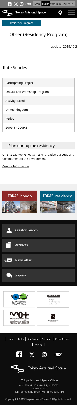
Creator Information (15, 166)
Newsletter (23, 260)
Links (20, 338)
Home (11, 338)
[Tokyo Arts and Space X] (32, 351)
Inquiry (20, 275)
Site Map (46, 338)
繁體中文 (54, 3)
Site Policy (33, 338)
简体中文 (63, 3)
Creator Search (26, 230)
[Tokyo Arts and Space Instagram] (45, 351)
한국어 (71, 3)
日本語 (37, 3)
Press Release (62, 338)
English (45, 3)
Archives (21, 245)
